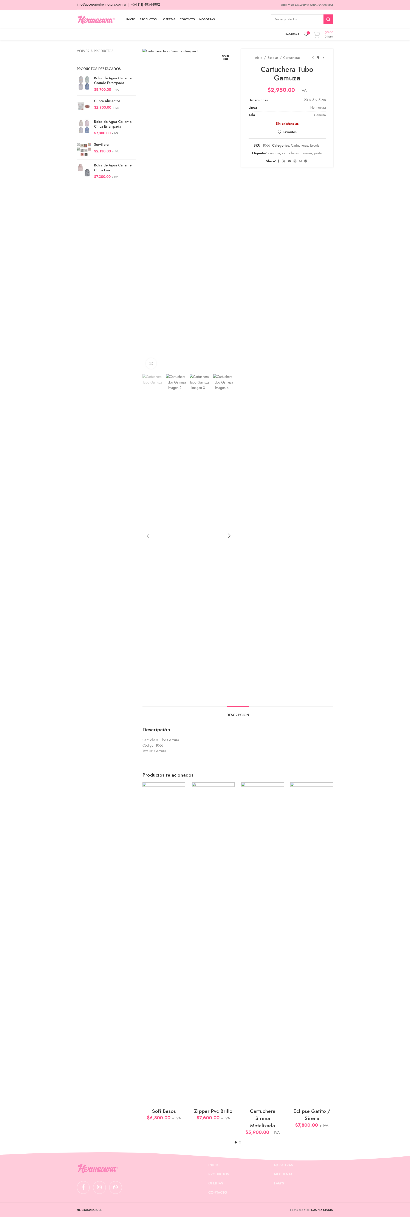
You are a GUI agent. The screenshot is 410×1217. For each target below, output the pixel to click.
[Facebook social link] (278, 161)
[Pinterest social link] (295, 161)
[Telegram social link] (306, 161)
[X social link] (284, 161)
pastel (318, 153)
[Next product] (323, 58)
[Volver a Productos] (318, 58)
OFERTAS (215, 1183)
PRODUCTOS (218, 1174)
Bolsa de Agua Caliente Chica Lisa (113, 167)
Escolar (273, 57)
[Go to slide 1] (236, 1142)
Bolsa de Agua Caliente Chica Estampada (113, 124)
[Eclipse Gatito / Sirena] (311, 944)
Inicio (258, 57)
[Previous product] (313, 58)
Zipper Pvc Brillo (213, 1111)
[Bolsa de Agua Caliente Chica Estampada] (84, 127)
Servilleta (101, 144)
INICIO (214, 1165)
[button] (147, 536)
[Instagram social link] (99, 1187)
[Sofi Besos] (163, 944)
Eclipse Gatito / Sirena (311, 1114)
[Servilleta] (84, 149)
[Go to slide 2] (240, 1142)
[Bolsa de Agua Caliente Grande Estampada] (84, 84)
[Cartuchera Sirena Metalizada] (262, 944)
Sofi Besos (164, 1111)
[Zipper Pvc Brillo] (213, 944)
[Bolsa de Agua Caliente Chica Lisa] (84, 171)
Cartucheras (291, 57)
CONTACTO (217, 1192)
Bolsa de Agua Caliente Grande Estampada (113, 80)
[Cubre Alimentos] (84, 106)
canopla (274, 153)
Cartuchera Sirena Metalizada (262, 1118)
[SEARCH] (328, 19)
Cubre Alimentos (107, 101)
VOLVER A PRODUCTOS (95, 51)
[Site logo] (96, 19)
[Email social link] (289, 161)
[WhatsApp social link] (300, 161)
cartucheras (290, 153)
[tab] (238, 712)
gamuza (306, 153)
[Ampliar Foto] (151, 363)
